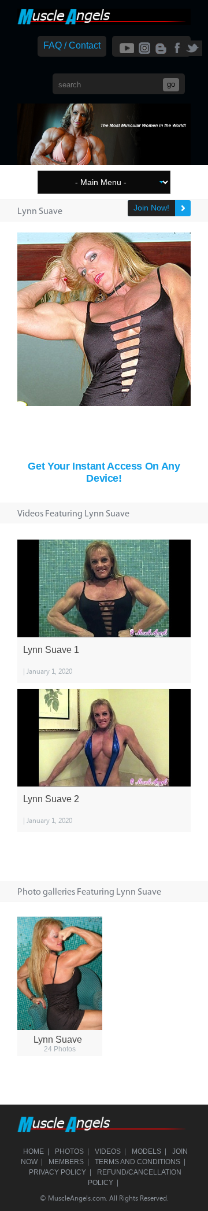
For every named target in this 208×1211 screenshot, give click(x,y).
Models (146, 1151)
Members (66, 1162)
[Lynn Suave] (59, 973)
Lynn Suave (58, 1039)
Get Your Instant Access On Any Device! (104, 472)
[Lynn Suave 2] (104, 738)
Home (33, 1151)
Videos (108, 1151)
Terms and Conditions (137, 1162)
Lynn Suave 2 (51, 799)
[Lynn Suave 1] (104, 588)
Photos (69, 1151)
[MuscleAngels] (104, 22)
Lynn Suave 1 (51, 650)
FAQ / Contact (72, 45)
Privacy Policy (57, 1172)
